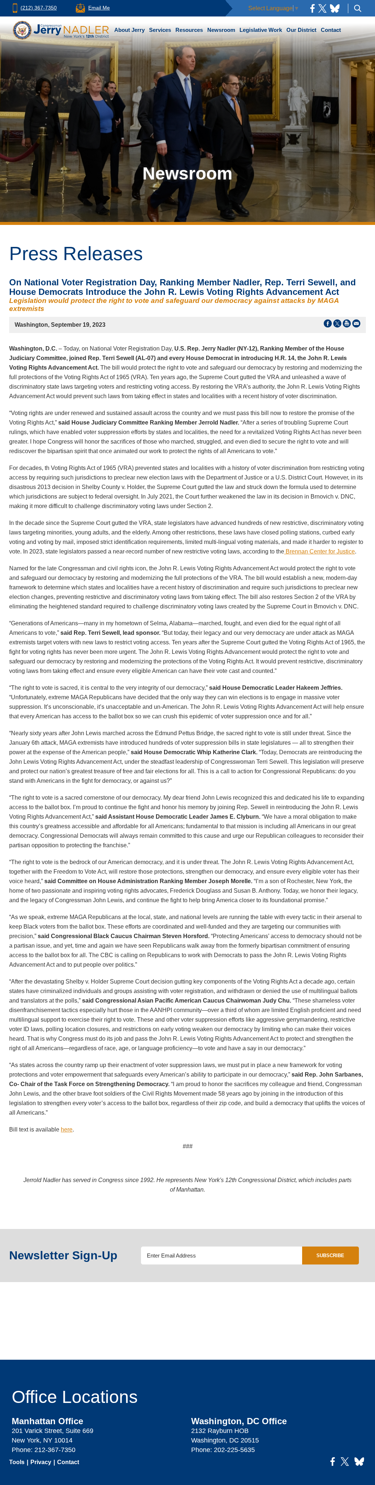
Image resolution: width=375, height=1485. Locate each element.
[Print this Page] (347, 325)
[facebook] (312, 8)
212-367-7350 (54, 1449)
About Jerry (129, 30)
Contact (331, 30)
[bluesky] (334, 8)
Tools (17, 1462)
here (67, 1129)
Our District (301, 30)
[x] (322, 8)
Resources (189, 30)
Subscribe (330, 1255)
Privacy (40, 1462)
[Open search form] (357, 8)
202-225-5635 (234, 1449)
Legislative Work (261, 30)
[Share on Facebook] (328, 325)
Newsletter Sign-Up (63, 1255)
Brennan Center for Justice (319, 551)
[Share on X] (337, 325)
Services (160, 30)
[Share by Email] (356, 325)
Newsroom (221, 30)
